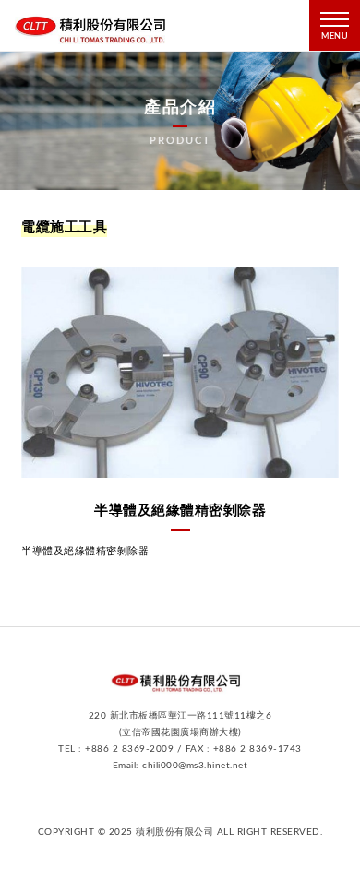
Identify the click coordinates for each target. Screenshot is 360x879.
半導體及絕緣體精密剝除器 (180, 510)
